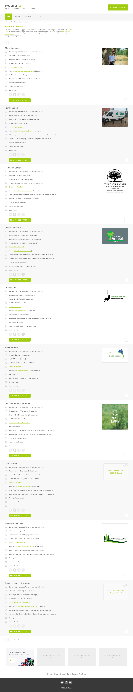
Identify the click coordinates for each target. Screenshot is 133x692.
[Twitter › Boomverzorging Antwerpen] (10, 626)
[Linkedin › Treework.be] (19, 334)
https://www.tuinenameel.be (22, 251)
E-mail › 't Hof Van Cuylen (16, 187)
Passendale (24, 235)
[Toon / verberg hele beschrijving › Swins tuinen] (41, 490)
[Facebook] (66, 682)
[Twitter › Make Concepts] (10, 94)
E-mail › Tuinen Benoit (15, 127)
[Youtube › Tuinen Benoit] (23, 154)
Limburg (11, 355)
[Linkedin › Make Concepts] (19, 94)
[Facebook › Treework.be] (14, 334)
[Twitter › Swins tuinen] (10, 510)
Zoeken (28, 16)
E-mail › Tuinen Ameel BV (16, 247)
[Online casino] (21, 657)
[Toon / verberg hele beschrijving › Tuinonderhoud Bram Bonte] (41, 431)
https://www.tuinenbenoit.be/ (22, 131)
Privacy (70, 687)
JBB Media (64, 687)
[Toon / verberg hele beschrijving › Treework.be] (41, 315)
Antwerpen (12, 55)
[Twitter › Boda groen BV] (10, 390)
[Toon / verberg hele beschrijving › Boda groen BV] (41, 374)
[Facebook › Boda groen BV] (14, 390)
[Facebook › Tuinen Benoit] (14, 154)
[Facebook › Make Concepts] (14, 94)
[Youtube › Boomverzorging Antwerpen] (23, 626)
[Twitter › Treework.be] (10, 334)
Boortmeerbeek (24, 471)
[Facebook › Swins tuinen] (14, 510)
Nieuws (17, 16)
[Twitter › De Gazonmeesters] (10, 570)
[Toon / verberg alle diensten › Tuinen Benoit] (41, 139)
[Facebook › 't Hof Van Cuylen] (14, 214)
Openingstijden (14, 382)
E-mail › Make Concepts (16, 67)
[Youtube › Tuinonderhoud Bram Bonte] (23, 450)
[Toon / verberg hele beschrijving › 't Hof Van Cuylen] (41, 195)
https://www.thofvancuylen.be (23, 191)
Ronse (22, 295)
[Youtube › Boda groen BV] (23, 390)
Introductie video (32, 266)
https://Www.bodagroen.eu (22, 370)
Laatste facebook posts (17, 86)
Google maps (27, 55)
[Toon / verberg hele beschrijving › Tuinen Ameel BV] (41, 255)
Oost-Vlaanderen (14, 295)
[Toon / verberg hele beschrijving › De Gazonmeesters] (41, 550)
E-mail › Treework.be (15, 307)
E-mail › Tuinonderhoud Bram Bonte (19, 423)
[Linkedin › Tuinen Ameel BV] (19, 274)
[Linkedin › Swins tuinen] (19, 510)
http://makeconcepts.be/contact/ (24, 71)
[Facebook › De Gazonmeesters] (14, 570)
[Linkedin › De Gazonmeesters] (19, 570)
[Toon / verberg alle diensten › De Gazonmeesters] (41, 554)
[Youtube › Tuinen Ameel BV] (23, 274)
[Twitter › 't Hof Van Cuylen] (10, 214)
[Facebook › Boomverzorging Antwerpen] (14, 626)
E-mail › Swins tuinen (15, 482)
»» (18, 43)
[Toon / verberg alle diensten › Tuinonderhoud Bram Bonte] (41, 434)
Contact (38, 16)
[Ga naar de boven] (126, 100)
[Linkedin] (70, 682)
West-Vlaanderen (14, 115)
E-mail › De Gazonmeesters (17, 542)
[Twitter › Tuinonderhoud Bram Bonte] (10, 450)
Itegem (19, 175)
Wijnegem (20, 531)
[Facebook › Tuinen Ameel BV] (14, 274)
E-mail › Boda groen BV (16, 367)
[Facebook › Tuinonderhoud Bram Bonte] (14, 450)
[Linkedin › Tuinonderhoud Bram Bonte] (19, 450)
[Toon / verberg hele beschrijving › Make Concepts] (41, 75)
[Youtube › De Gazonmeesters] (23, 570)
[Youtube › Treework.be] (23, 334)
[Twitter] (62, 682)
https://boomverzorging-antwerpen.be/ (25, 606)
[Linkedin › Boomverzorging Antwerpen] (19, 626)
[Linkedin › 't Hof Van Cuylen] (19, 214)
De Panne (23, 115)
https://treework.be (20, 311)
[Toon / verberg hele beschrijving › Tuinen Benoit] (41, 135)
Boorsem (17, 355)
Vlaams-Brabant (13, 471)
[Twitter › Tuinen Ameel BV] (10, 274)
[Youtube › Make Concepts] (23, 94)
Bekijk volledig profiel (19, 100)
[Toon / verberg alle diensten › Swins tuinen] (41, 494)
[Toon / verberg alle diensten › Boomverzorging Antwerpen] (41, 614)
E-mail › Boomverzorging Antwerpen (19, 602)
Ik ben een (117, 7)
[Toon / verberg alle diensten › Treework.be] (41, 318)
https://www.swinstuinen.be (22, 486)
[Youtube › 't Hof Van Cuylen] (23, 214)
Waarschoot (24, 411)
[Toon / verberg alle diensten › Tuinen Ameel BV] (41, 259)
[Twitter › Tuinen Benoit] (10, 154)
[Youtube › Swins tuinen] (23, 510)
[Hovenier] (8, 17)
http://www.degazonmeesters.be (24, 546)
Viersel (19, 55)
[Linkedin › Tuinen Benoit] (19, 154)
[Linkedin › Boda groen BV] (19, 390)
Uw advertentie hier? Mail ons (51, 656)
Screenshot (39, 71)
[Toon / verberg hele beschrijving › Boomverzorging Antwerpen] (41, 610)
